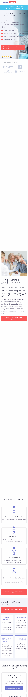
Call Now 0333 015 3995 (16, 6)
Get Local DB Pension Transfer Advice (12, 47)
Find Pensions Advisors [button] (14, 688)
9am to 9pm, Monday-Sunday (16, 8)
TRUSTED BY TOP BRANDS (14, 63)
